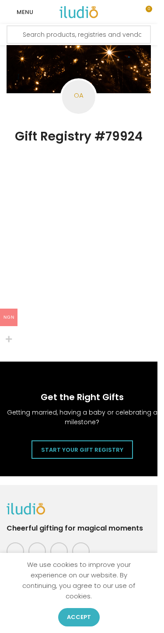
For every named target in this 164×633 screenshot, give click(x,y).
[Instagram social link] (37, 551)
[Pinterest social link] (59, 551)
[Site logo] (78, 11)
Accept (79, 617)
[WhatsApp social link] (81, 551)
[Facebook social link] (15, 551)
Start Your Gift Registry (82, 450)
